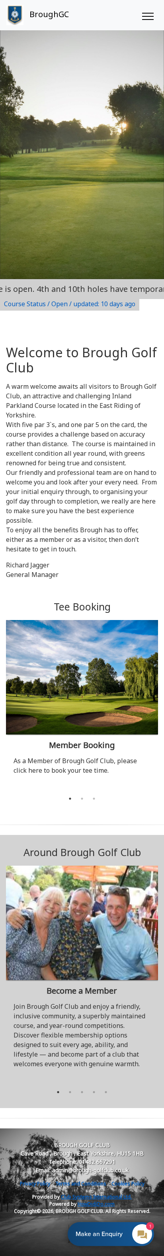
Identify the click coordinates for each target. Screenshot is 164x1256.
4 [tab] (94, 1092)
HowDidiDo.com (96, 1204)
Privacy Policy (35, 1183)
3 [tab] (94, 799)
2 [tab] (82, 799)
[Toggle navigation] (147, 15)
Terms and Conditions (80, 1183)
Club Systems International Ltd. (96, 1196)
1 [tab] (70, 799)
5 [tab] (106, 1092)
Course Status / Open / (69, 303)
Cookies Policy (127, 1183)
